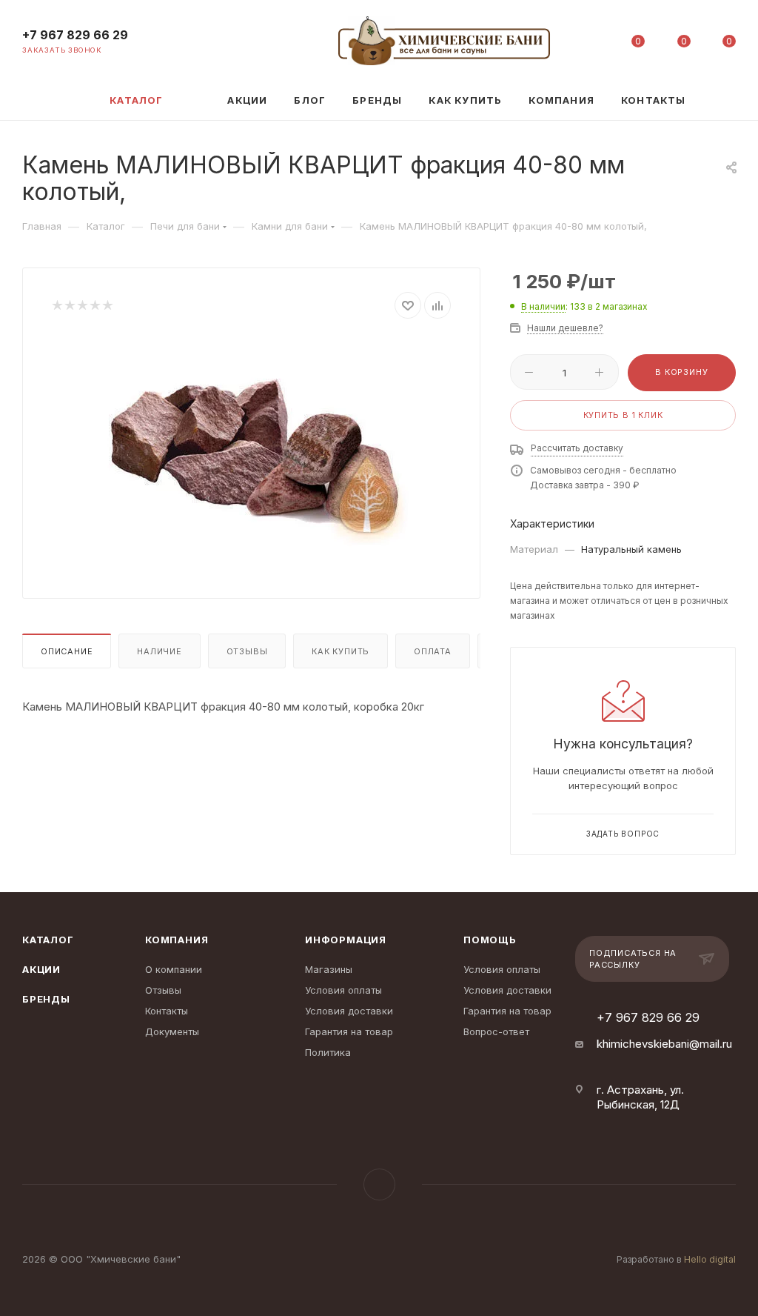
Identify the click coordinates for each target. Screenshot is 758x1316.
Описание (67, 651)
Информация (345, 940)
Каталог (48, 940)
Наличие (159, 651)
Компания (176, 940)
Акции (41, 969)
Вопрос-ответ (496, 1031)
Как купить (340, 651)
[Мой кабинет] (593, 44)
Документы (172, 1031)
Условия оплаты (343, 990)
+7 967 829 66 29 (75, 35)
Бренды (46, 999)
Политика (328, 1052)
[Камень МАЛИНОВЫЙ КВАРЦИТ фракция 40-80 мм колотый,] (251, 446)
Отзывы (247, 651)
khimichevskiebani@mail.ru (664, 1044)
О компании (173, 969)
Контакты (166, 1011)
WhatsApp (379, 1184)
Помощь (490, 940)
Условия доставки (349, 1011)
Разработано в (676, 1259)
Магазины (328, 969)
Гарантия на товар (349, 1031)
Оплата (433, 651)
